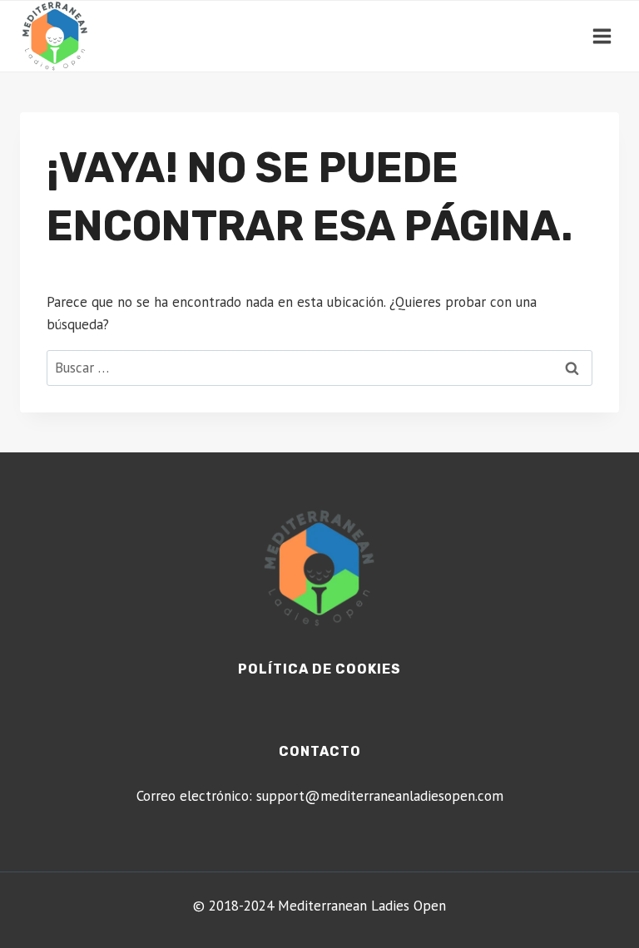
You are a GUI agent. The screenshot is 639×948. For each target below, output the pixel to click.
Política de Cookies (319, 669)
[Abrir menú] (601, 36)
